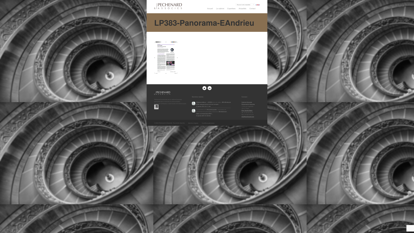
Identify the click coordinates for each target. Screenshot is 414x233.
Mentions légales (193, 123)
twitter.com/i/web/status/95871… (204, 113)
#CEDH (210, 102)
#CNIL (198, 104)
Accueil (210, 8)
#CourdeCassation (212, 109)
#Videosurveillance (201, 102)
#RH (223, 102)
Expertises (231, 8)
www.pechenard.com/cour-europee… (210, 104)
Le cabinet (220, 8)
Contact (252, 8)
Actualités (242, 8)
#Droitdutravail (222, 111)
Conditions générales (208, 123)
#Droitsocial (228, 102)
